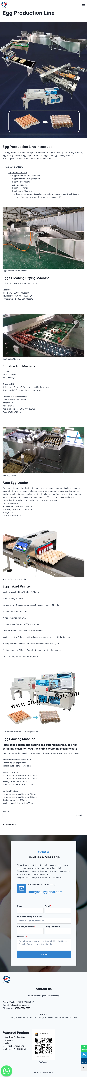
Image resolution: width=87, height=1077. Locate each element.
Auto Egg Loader (19, 185)
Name (19, 906)
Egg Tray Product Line (15, 1037)
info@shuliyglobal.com (18, 1005)
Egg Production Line (17, 172)
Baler (7, 1043)
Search (6, 811)
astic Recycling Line (15, 1046)
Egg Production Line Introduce (26, 176)
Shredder (9, 1040)
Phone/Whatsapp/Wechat (30, 916)
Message (22, 936)
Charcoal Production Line (16, 1049)
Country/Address (26, 926)
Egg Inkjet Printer (20, 188)
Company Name (52, 926)
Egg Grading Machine (22, 182)
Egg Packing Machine (22, 191)
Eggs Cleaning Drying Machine (26, 179)
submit (44, 954)
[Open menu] (83, 4)
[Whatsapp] (6, 1071)
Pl (5, 1046)
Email (48, 906)
